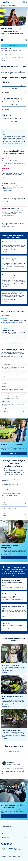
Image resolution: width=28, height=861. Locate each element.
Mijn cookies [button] (3, 856)
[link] (24, 2)
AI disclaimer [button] (4, 858)
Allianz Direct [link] (4, 5)
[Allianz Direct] (7, 2)
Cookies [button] (19, 856)
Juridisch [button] (14, 856)
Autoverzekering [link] (12, 5)
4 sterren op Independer (7, 322)
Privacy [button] (9, 856)
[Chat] (21, 2)
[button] (14, 480)
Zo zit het (19, 50)
